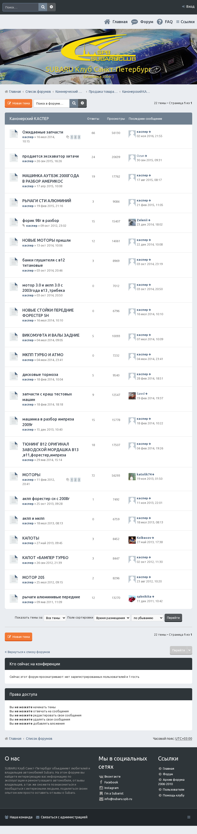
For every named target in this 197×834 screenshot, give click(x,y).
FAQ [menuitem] (169, 22)
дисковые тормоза (40, 374)
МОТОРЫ (31, 475)
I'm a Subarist (114, 793)
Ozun (140, 155)
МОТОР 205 (33, 577)
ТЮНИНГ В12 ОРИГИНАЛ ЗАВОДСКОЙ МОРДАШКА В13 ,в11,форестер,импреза (50, 449)
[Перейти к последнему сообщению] (150, 131)
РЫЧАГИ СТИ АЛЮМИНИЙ (46, 201)
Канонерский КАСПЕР (29, 118)
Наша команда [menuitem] (21, 817)
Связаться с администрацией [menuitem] (64, 817)
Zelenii (142, 220)
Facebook (111, 782)
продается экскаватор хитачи (50, 156)
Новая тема (21, 103)
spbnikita (144, 596)
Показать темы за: (29, 617)
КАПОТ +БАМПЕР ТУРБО (45, 557)
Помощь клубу (173, 795)
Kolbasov (144, 537)
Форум (168, 774)
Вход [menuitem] (190, 6)
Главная (120, 22)
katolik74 (144, 474)
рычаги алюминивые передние (51, 597)
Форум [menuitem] (146, 22)
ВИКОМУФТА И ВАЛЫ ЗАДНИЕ (51, 335)
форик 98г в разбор (40, 220)
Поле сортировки (80, 617)
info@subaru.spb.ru (118, 799)
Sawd (141, 393)
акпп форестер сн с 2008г (46, 498)
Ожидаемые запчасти (42, 132)
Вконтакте (113, 776)
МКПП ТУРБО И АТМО (42, 355)
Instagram (112, 787)
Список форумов (39, 739)
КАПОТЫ (30, 538)
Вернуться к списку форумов (29, 652)
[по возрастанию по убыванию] (147, 617)
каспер (28, 137)
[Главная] (98, 59)
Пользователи (173, 789)
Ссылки (188, 22)
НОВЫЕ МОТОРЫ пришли (46, 240)
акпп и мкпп (33, 518)
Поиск (42, 7)
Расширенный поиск (51, 7)
